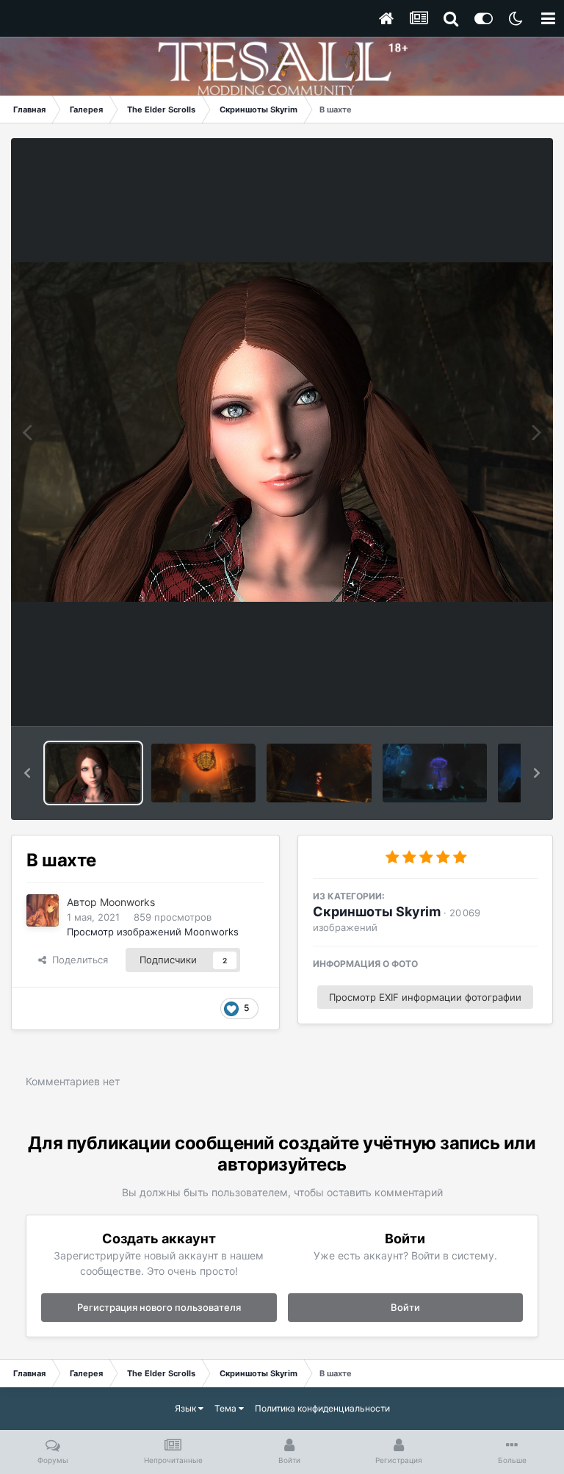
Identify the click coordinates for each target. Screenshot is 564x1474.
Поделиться (77, 960)
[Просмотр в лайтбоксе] (282, 431)
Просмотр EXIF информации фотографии (425, 997)
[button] (27, 773)
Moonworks (127, 902)
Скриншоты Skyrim (377, 911)
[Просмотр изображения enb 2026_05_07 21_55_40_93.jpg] (319, 773)
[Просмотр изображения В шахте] (93, 773)
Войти (405, 1307)
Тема (226, 1408)
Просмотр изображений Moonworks (153, 932)
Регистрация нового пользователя (159, 1307)
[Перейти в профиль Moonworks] (42, 910)
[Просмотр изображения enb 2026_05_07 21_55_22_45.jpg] (203, 773)
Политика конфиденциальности (322, 1408)
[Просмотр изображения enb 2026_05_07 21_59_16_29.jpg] (435, 773)
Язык (186, 1408)
